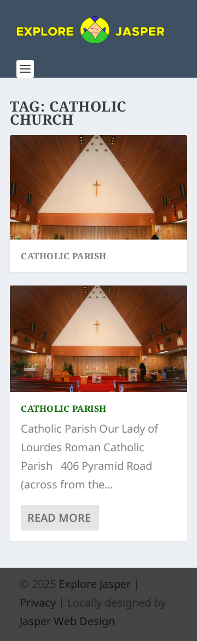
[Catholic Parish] (98, 338)
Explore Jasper (95, 583)
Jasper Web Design (67, 621)
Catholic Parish (64, 256)
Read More (59, 517)
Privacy (38, 602)
